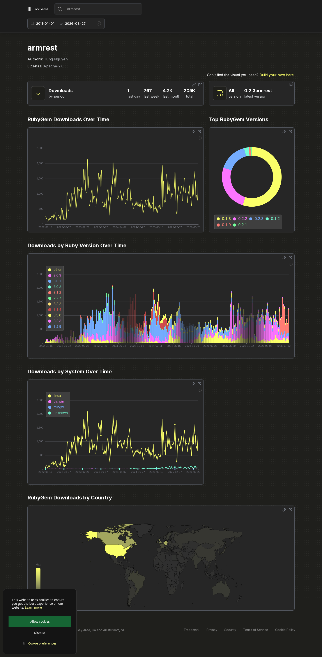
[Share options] (194, 85)
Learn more (33, 608)
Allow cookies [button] (40, 621)
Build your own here (277, 75)
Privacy (212, 630)
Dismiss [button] (40, 633)
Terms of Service (255, 630)
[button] (40, 643)
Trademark (192, 630)
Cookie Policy (285, 630)
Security (230, 630)
